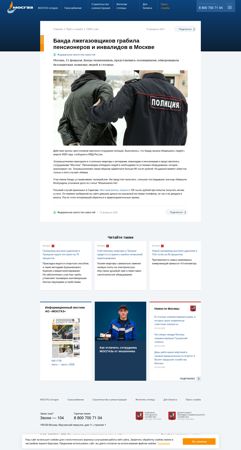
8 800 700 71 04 (211, 7)
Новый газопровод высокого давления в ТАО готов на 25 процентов (174, 252)
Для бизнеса (170, 399)
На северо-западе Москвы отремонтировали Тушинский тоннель (170, 338)
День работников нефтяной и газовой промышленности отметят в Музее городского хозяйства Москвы (174, 357)
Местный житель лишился (115, 190)
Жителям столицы (145, 399)
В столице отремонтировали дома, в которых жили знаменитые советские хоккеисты (175, 320)
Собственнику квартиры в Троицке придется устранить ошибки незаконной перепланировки (119, 254)
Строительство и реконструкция (109, 399)
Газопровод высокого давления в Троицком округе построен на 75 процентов (61, 254)
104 (60, 417)
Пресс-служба (193, 399)
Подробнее (163, 443)
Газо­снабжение (75, 399)
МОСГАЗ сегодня (49, 399)
